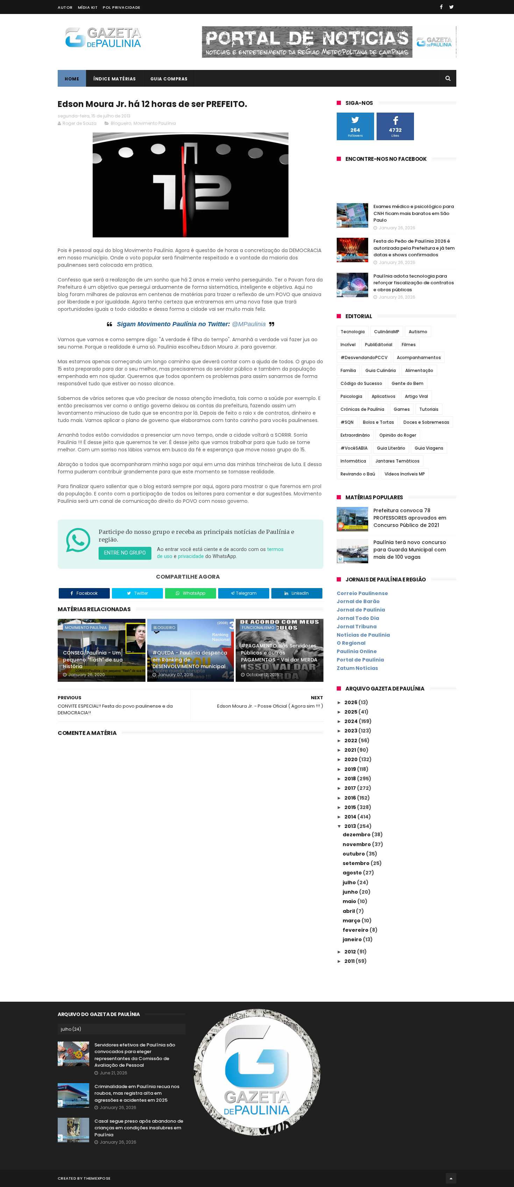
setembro (357, 863)
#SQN (347, 422)
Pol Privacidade (122, 7)
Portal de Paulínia (360, 659)
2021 (350, 749)
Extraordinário (355, 435)
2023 (351, 730)
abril (349, 911)
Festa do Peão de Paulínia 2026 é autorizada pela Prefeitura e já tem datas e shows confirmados (414, 248)
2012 (350, 951)
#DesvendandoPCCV (364, 357)
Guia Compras (169, 79)
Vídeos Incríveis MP (405, 474)
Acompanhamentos (419, 357)
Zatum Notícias (357, 668)
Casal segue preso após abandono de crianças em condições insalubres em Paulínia (138, 1128)
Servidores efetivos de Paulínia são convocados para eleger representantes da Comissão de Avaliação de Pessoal (134, 1055)
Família (348, 370)
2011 (350, 961)
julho (350, 882)
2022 (351, 740)
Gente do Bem (407, 383)
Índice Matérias (114, 79)
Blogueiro (121, 123)
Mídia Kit (88, 7)
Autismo (418, 332)
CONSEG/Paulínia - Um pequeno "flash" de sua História (93, 659)
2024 (351, 721)
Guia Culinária (380, 370)
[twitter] (451, 7)
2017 (350, 788)
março (352, 920)
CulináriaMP (386, 332)
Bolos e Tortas (378, 422)
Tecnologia (353, 332)
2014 (350, 816)
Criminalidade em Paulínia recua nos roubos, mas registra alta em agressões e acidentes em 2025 (136, 1093)
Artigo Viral (416, 396)
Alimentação (419, 370)
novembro (357, 844)
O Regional (351, 642)
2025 (351, 711)
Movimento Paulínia (155, 123)
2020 (351, 759)
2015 (350, 807)
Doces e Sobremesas (426, 422)
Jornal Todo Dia (358, 618)
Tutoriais (428, 409)
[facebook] (441, 7)
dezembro (357, 834)
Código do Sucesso (361, 383)
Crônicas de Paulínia (362, 409)
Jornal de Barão (358, 601)
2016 (350, 797)
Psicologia (351, 396)
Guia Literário (391, 448)
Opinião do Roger (397, 435)
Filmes (409, 345)
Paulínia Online (357, 651)
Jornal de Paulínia (361, 609)
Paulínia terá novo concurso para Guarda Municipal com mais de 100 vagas (409, 549)
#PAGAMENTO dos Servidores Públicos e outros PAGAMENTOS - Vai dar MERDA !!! (279, 656)
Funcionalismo (258, 627)
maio (350, 901)
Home (72, 79)
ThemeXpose (97, 1178)
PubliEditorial (378, 345)
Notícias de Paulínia (363, 634)
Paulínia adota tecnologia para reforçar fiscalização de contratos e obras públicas (413, 283)
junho (351, 891)
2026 (351, 702)
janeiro (353, 939)
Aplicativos (383, 396)
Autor (65, 7)
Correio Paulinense (362, 593)
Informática (353, 461)
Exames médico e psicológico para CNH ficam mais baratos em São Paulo (413, 213)
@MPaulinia (249, 324)
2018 (350, 778)
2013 (350, 826)
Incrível (348, 345)
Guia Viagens (429, 448)
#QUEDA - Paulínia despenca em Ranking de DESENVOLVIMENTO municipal (189, 659)
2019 (350, 769)
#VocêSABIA (354, 448)
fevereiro (356, 930)
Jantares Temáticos (398, 461)
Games (402, 409)
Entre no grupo (125, 553)
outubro (354, 853)
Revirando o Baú (358, 474)
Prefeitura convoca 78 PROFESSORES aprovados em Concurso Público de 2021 (409, 518)
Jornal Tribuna (357, 626)
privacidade (191, 556)
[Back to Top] (451, 1178)
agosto (353, 872)
